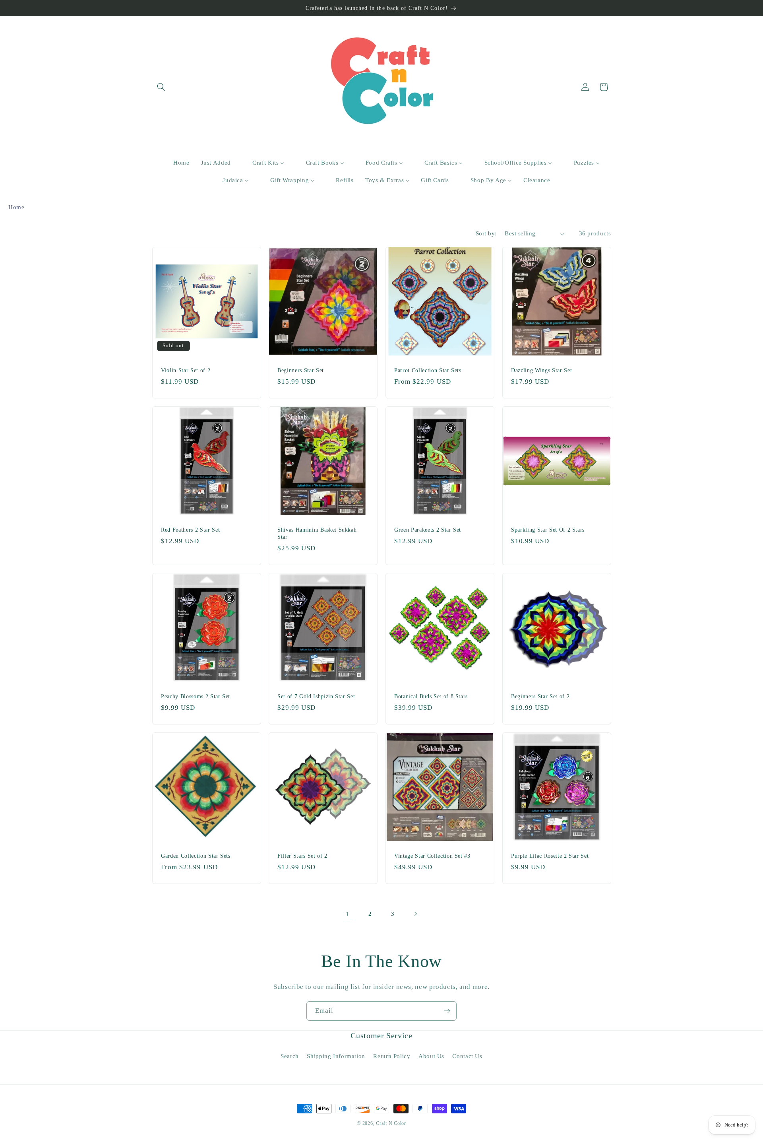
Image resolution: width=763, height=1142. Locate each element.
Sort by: (486, 233)
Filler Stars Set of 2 (302, 856)
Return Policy (391, 1056)
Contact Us (467, 1056)
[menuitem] (176, 163)
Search (290, 1056)
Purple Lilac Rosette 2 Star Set (550, 856)
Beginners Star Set (300, 370)
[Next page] (415, 914)
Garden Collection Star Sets (195, 856)
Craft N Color (391, 1123)
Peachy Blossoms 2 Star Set (195, 696)
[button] (161, 87)
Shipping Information (336, 1056)
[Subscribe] (447, 1011)
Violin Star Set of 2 (185, 370)
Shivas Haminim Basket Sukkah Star (316, 533)
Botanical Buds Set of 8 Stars (431, 696)
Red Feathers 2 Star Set (190, 529)
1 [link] (348, 914)
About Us (431, 1056)
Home (16, 207)
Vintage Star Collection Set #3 (432, 856)
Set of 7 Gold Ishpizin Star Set (316, 696)
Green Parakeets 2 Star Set (427, 529)
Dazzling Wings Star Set (541, 370)
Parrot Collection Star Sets (427, 370)
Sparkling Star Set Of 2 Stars (548, 529)
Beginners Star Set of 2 (540, 696)
